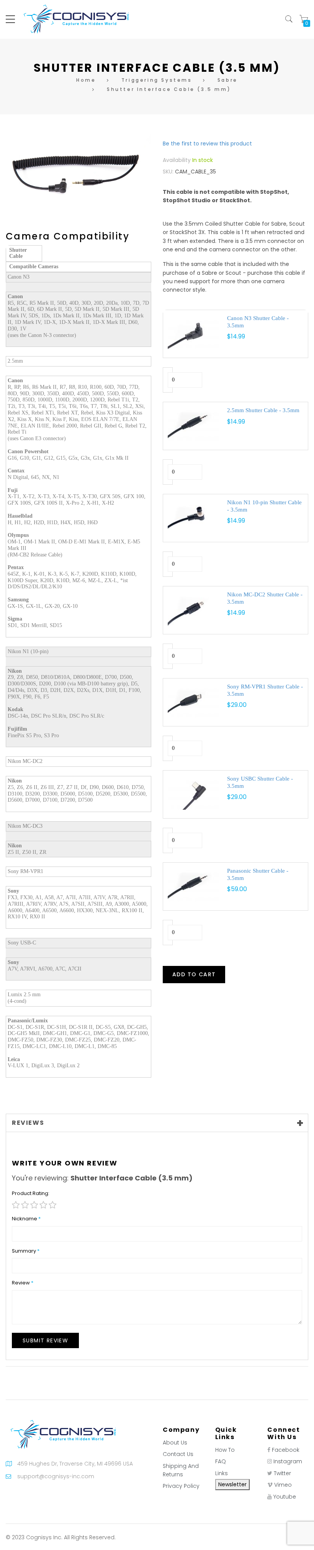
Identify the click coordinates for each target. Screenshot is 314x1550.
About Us (175, 1442)
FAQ (220, 1461)
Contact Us (178, 1454)
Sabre (228, 80)
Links (221, 1473)
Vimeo (283, 1485)
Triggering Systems (156, 80)
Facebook (285, 1450)
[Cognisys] (76, 19)
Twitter (282, 1473)
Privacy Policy (181, 1486)
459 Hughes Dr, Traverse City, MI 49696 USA (75, 1463)
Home (86, 80)
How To (225, 1450)
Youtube (284, 1496)
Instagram (287, 1461)
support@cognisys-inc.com (55, 1476)
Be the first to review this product (207, 143)
